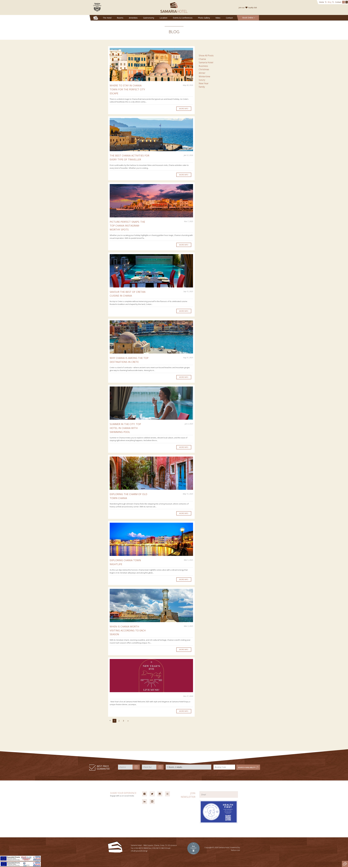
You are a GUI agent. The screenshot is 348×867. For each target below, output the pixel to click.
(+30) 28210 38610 (159, 848)
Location (163, 17)
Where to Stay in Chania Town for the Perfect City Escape (127, 89)
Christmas (204, 69)
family (202, 86)
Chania (202, 59)
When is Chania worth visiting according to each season (128, 630)
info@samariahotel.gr (139, 851)
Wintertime (204, 76)
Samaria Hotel (206, 62)
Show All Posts (206, 55)
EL (346, 2)
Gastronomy (148, 17)
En (343, 2)
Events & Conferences (182, 17)
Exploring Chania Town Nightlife (125, 562)
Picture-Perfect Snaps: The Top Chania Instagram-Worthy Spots (127, 225)
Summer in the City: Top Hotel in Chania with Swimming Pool (125, 428)
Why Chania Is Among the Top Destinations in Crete (129, 360)
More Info (183, 108)
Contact (338, 2)
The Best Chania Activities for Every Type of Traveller (129, 157)
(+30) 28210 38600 (141, 848)
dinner (202, 72)
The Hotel (107, 17)
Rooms (120, 17)
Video (217, 17)
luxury (202, 79)
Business (203, 65)
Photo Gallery (204, 17)
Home (321, 2)
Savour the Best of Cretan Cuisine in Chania (127, 293)
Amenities (133, 17)
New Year (204, 83)
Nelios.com (235, 850)
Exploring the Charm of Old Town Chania (128, 496)
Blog (329, 2)
